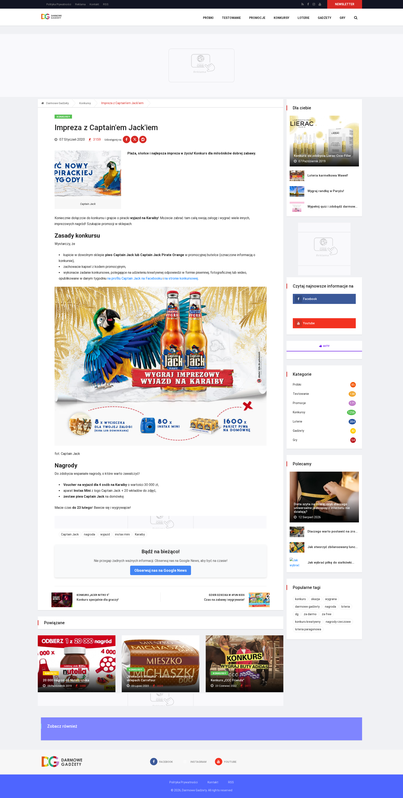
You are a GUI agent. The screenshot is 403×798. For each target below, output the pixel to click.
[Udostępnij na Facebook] (126, 139)
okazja (315, 599)
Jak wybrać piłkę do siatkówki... (330, 562)
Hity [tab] (326, 346)
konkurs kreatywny (308, 621)
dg (296, 614)
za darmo (310, 614)
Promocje (257, 18)
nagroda (89, 534)
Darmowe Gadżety (57, 103)
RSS (106, 4)
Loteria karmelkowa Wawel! (327, 175)
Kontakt (94, 4)
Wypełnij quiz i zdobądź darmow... (332, 206)
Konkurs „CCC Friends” (227, 680)
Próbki (208, 18)
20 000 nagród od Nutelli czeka (66, 680)
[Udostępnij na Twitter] (134, 139)
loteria (345, 606)
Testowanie (231, 18)
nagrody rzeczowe (338, 621)
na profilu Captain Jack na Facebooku (134, 278)
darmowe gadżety (307, 606)
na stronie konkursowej (181, 278)
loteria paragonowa (308, 629)
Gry (342, 18)
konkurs (300, 599)
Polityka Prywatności (58, 4)
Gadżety (324, 18)
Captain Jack (70, 534)
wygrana (331, 599)
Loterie (303, 18)
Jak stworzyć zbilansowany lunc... (332, 547)
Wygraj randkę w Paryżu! (325, 191)
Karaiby (140, 534)
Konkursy (281, 18)
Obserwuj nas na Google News (160, 570)
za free (326, 614)
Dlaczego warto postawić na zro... (332, 531)
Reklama (80, 4)
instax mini (122, 534)
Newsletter (344, 4)
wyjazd (105, 534)
